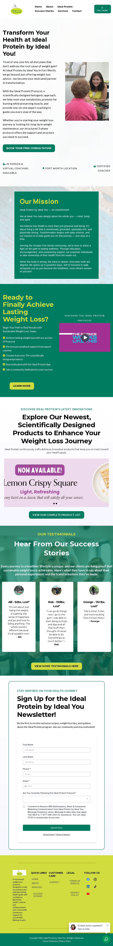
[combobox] (56, 799)
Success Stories (44, 11)
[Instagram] (95, 879)
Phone (27, 769)
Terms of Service (63, 835)
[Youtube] (88, 893)
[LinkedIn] (88, 886)
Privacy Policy (48, 835)
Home (38, 6)
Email (26, 781)
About (49, 6)
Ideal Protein (65, 6)
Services (63, 11)
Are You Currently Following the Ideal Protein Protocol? (49, 793)
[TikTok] (95, 886)
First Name (28, 744)
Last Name (28, 757)
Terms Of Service (49, 941)
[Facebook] (88, 879)
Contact (77, 11)
